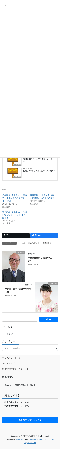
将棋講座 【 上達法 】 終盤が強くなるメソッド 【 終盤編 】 (14, 215)
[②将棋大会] (13, 266)
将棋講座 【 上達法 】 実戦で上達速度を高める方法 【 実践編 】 (14, 198)
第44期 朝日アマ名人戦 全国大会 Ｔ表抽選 (38, 160)
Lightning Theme (35, 440)
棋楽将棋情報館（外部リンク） (16, 369)
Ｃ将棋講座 (46, 243)
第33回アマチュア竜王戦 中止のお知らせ (39, 171)
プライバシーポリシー (12, 358)
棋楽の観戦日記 (34, 243)
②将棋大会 (17, 164)
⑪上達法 (21, 243)
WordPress (20, 440)
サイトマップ (8, 363)
